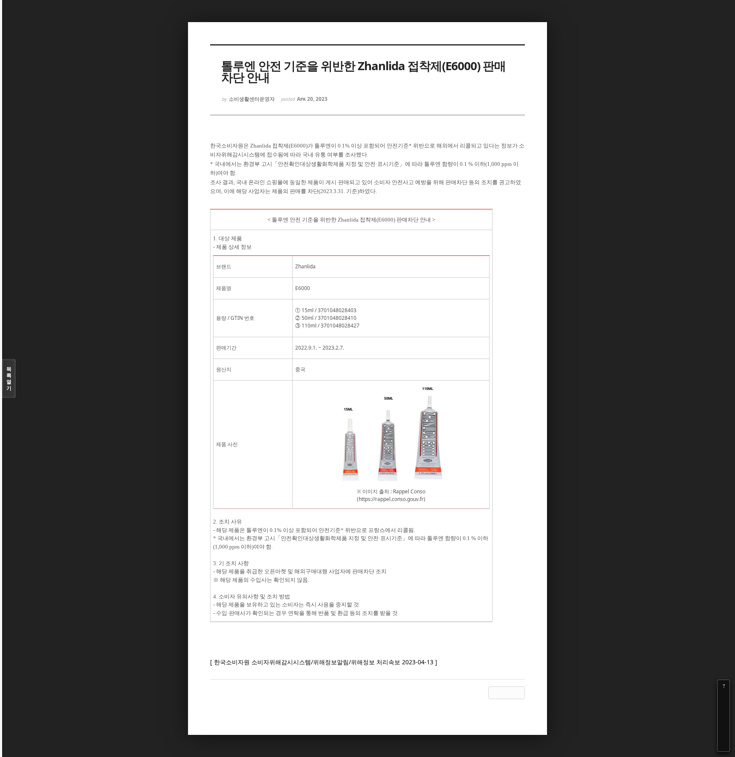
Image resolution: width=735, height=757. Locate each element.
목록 (8, 378)
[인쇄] (723, 745)
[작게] (723, 710)
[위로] (723, 722)
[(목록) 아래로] (723, 734)
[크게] (723, 698)
